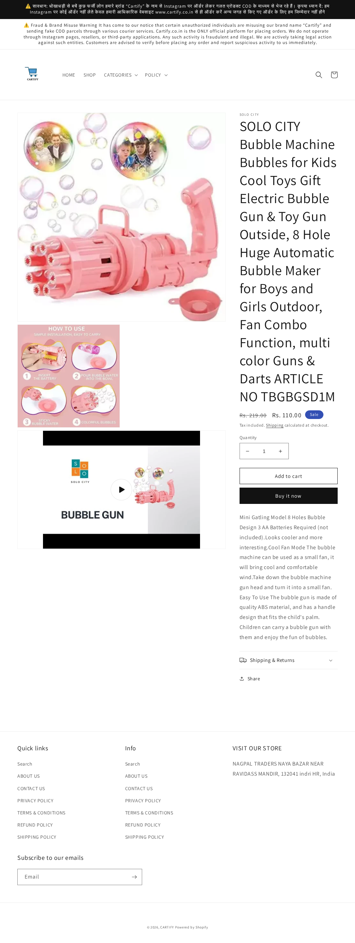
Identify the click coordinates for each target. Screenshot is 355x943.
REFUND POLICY (35, 825)
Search (25, 764)
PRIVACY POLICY (35, 800)
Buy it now (288, 495)
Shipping (275, 425)
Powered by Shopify (191, 927)
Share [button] (254, 678)
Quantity (248, 437)
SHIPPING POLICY (37, 837)
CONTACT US (31, 788)
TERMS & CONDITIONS (41, 813)
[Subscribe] (134, 877)
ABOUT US (28, 776)
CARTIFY (167, 927)
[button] (120, 75)
